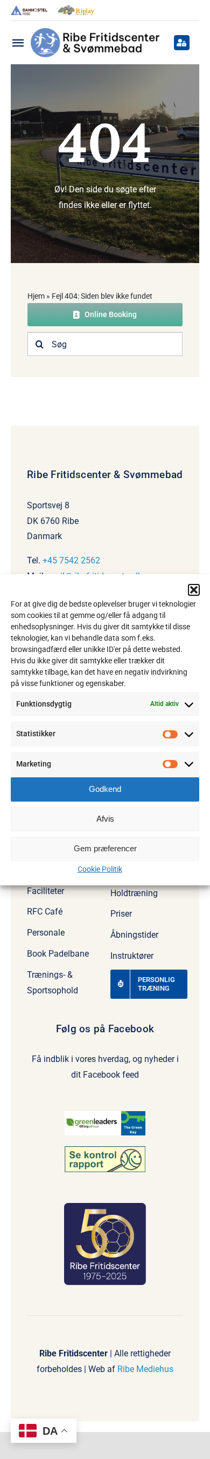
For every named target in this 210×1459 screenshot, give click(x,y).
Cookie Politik (100, 869)
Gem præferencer (105, 848)
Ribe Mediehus (145, 1369)
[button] (193, 589)
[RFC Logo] (95, 32)
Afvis (105, 818)
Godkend (105, 789)
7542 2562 (79, 560)
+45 (51, 560)
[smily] (105, 1150)
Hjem (36, 296)
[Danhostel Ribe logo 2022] (29, 9)
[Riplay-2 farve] (76, 9)
